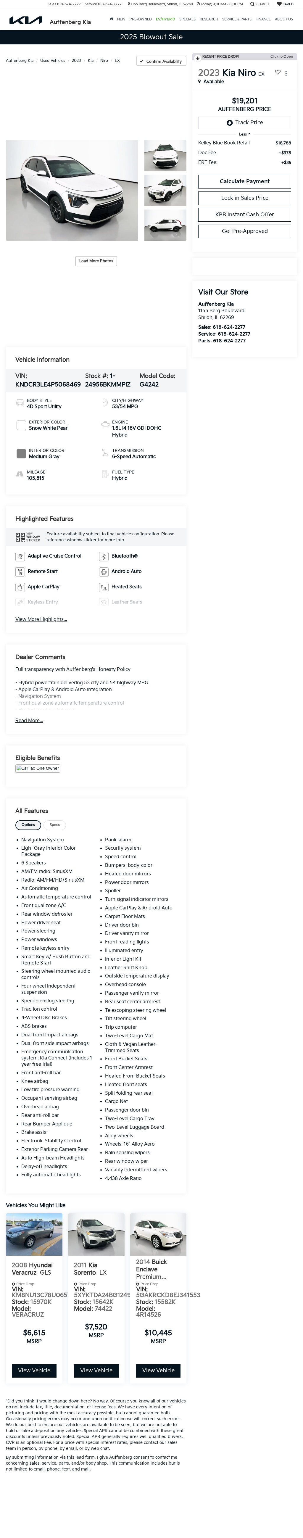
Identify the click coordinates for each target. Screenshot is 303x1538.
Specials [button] (187, 19)
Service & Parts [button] (237, 19)
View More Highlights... (41, 619)
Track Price (249, 123)
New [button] (121, 19)
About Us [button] (284, 19)
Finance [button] (263, 19)
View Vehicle (34, 1371)
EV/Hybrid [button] (165, 19)
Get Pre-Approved (245, 231)
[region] (244, 156)
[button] (72, 190)
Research (209, 19)
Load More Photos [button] (96, 261)
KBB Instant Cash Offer (244, 215)
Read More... (29, 721)
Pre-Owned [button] (141, 19)
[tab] (28, 825)
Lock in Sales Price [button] (244, 198)
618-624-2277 (229, 327)
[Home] (111, 19)
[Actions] (286, 73)
